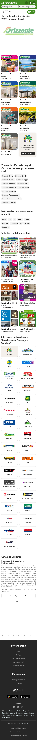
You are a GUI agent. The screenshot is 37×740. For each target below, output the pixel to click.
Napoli (20, 176)
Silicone (27, 223)
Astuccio (5, 223)
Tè (21, 223)
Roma (7, 176)
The (10, 219)
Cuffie (27, 219)
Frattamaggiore (11, 195)
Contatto (18, 655)
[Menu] (34, 2)
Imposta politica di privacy (18, 728)
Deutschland (12, 713)
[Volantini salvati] (26, 2)
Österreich (12, 711)
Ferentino (9, 203)
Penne (20, 219)
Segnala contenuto (18, 658)
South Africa (6, 717)
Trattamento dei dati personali (18, 735)
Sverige (31, 715)
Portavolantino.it (23, 723)
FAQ (18, 651)
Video (4, 219)
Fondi (23, 187)
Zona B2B (18, 683)
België (25, 711)
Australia (19, 711)
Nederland (19, 715)
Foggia (22, 180)
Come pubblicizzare (18, 680)
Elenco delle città (18, 662)
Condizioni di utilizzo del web (18, 732)
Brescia (8, 180)
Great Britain (6, 715)
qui (7, 589)
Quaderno (5, 227)
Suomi (26, 713)
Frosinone (9, 187)
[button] (30, 2)
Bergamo (8, 184)
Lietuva (13, 715)
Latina (22, 184)
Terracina (9, 191)
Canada (30, 711)
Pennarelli (14, 223)
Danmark (20, 713)
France (31, 713)
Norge (26, 715)
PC (15, 219)
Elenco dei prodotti (18, 666)
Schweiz (4, 713)
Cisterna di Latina (11, 199)
